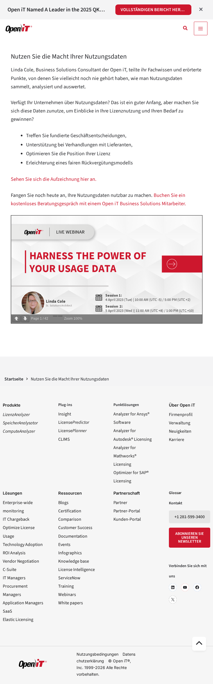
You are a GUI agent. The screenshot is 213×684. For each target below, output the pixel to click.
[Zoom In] (60, 316)
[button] (185, 28)
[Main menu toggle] (200, 28)
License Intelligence (76, 570)
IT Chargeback (16, 519)
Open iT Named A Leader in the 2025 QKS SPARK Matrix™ (57, 10)
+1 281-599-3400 (189, 517)
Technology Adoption (23, 545)
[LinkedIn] (173, 587)
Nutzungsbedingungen (97, 654)
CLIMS (64, 439)
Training (66, 586)
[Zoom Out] (55, 316)
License (73, 422)
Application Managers (23, 603)
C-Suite (9, 570)
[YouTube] (185, 587)
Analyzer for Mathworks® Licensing (124, 456)
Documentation (72, 536)
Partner (120, 503)
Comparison (69, 519)
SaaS (7, 611)
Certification (69, 511)
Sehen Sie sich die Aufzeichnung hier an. (54, 179)
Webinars (67, 595)
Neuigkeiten (180, 431)
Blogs (63, 503)
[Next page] (25, 318)
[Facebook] (197, 587)
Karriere (176, 440)
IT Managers (14, 578)
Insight (64, 414)
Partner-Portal (126, 511)
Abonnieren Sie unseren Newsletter (189, 537)
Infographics (70, 553)
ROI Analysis (14, 553)
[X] (173, 599)
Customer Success (75, 528)
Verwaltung (179, 423)
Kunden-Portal (127, 519)
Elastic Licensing (18, 620)
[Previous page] (16, 318)
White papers (70, 603)
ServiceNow (69, 578)
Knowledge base (73, 561)
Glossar (175, 493)
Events (64, 545)
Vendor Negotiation (21, 561)
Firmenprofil (180, 415)
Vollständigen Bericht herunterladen (156, 10)
